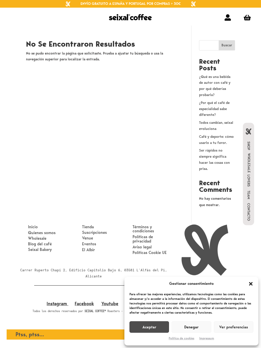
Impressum (206, 338)
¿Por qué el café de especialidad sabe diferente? (214, 109)
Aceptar (149, 327)
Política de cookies (181, 338)
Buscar (226, 45)
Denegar (191, 327)
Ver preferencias (233, 327)
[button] (250, 283)
